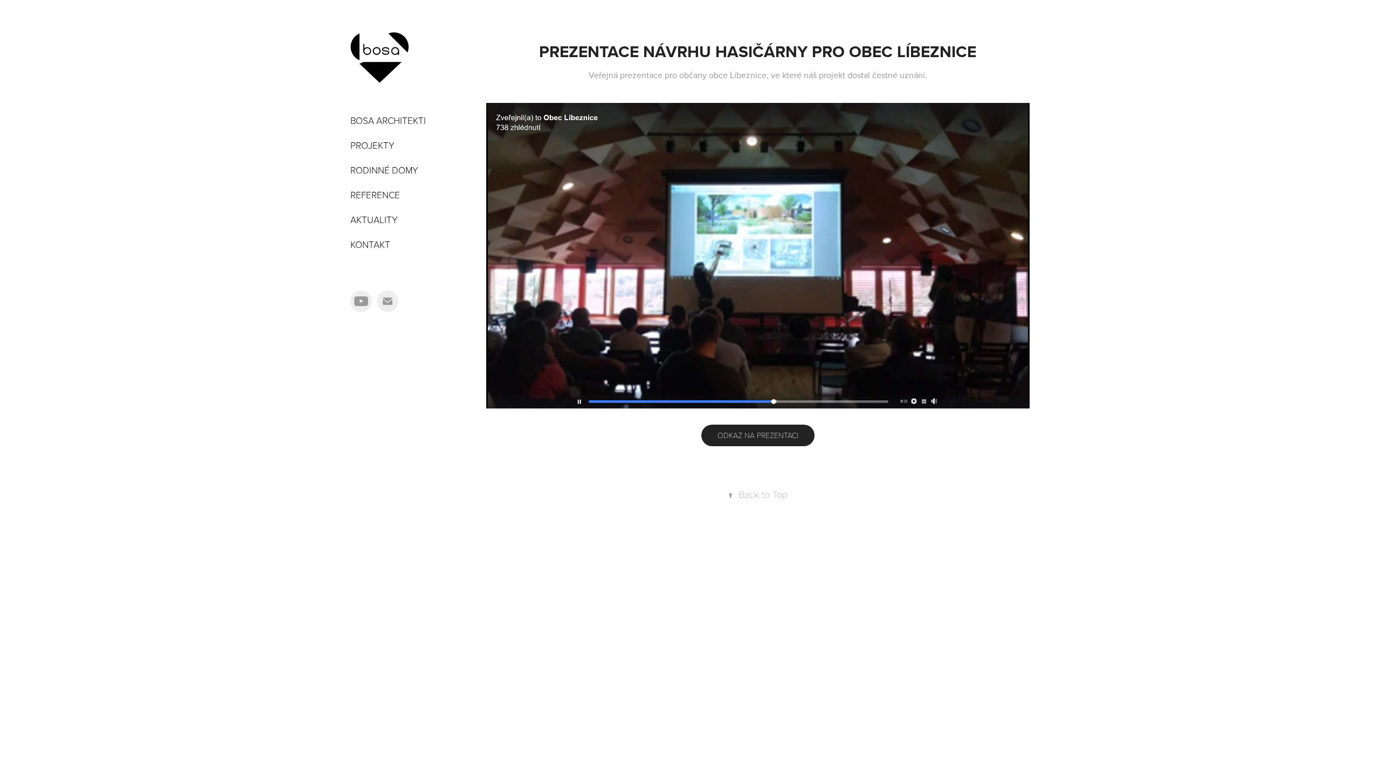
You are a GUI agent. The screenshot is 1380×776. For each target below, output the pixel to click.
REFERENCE (375, 195)
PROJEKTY (372, 145)
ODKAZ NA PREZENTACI (757, 435)
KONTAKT (370, 244)
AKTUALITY (374, 219)
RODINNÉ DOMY (384, 170)
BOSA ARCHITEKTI (388, 120)
